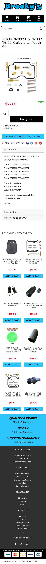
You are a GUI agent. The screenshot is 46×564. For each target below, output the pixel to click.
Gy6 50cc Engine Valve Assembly (12, 304)
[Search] (41, 29)
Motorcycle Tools (22, 477)
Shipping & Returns (22, 522)
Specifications (11, 212)
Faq (22, 532)
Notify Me (26, 119)
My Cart (22, 504)
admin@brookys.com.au (23, 462)
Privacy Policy (22, 529)
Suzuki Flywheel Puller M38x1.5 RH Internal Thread (33, 350)
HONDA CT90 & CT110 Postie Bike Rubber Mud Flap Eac (12, 261)
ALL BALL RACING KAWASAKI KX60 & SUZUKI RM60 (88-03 (12, 394)
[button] (13, 143)
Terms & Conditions (22, 526)
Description (10, 149)
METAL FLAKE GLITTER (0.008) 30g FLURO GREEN (12, 350)
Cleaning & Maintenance (22, 480)
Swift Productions (31, 561)
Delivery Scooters (22, 486)
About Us (22, 516)
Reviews (8, 218)
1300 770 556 (34, 136)
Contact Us (22, 519)
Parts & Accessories (22, 474)
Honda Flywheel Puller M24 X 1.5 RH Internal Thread (33, 305)
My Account (22, 498)
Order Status (22, 501)
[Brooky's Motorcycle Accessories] (23, 7)
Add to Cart (12, 276)
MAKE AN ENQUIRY (12, 136)
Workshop (22, 483)
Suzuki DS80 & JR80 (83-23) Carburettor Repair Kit (33, 261)
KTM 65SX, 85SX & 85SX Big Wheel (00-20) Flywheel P (33, 394)
